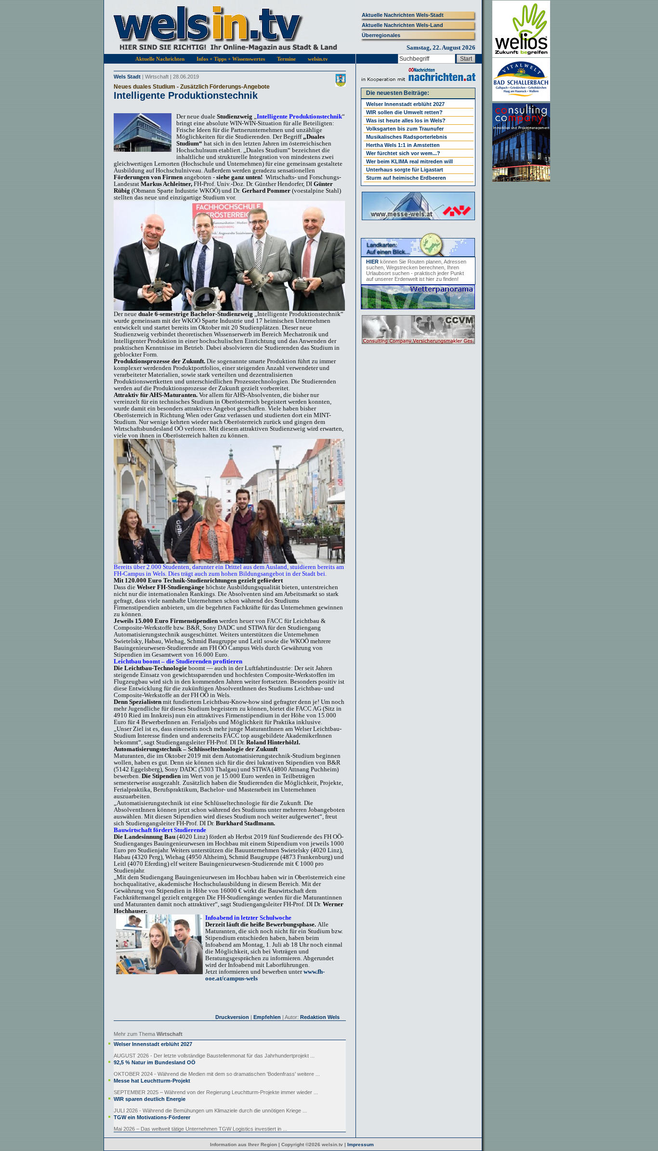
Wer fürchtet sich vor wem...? (403, 153)
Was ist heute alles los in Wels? (406, 120)
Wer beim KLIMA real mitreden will (409, 161)
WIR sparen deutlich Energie (149, 1099)
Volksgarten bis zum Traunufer (405, 129)
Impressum (360, 1144)
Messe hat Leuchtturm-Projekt (152, 1081)
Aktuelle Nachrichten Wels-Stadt (403, 15)
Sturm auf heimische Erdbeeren (406, 178)
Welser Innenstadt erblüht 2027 (153, 1044)
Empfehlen (267, 1017)
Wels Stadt (127, 76)
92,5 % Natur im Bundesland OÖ (155, 1062)
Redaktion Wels (320, 1017)
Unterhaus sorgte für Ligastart (404, 169)
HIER (372, 262)
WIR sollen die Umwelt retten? (404, 112)
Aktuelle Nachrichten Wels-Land (402, 25)
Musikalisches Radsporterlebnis (406, 137)
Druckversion (232, 1017)
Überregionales (381, 35)
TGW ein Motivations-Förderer (152, 1117)
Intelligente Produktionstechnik (186, 95)
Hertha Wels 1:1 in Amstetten (403, 145)
